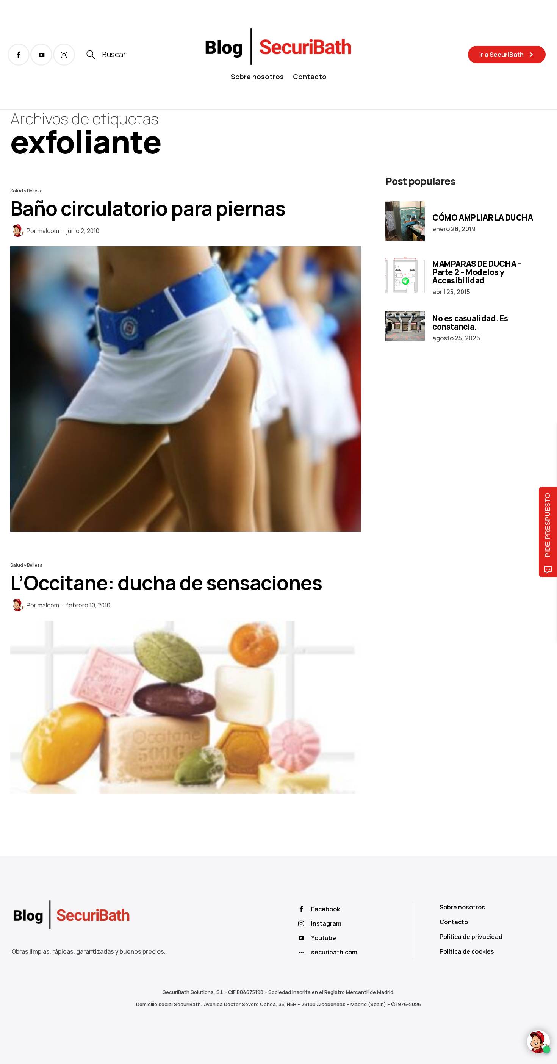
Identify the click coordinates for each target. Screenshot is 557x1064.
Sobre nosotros (257, 76)
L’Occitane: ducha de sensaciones (166, 582)
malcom (48, 231)
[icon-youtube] (41, 55)
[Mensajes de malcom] (17, 230)
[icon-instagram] (64, 55)
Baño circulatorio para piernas (147, 208)
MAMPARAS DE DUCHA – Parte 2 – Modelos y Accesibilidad (476, 272)
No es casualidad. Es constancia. (470, 322)
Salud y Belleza (26, 191)
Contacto (310, 76)
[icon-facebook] (19, 55)
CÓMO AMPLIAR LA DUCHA (482, 217)
